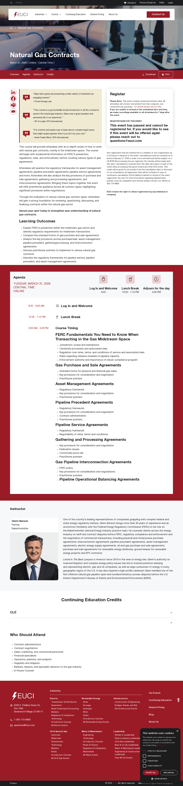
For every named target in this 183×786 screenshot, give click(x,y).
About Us (113, 14)
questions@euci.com (24, 725)
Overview (14, 75)
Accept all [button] (151, 772)
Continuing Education (76, 14)
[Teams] (13, 105)
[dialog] (160, 755)
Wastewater (88, 752)
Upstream (55, 735)
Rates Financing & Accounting (65, 709)
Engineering (88, 735)
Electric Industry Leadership (128, 738)
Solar (85, 702)
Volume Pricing (97, 14)
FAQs (161, 3)
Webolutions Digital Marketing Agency (155, 783)
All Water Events (90, 755)
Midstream (56, 738)
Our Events (154, 693)
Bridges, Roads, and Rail (126, 705)
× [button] (177, 731)
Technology (56, 719)
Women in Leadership (124, 735)
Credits (50, 75)
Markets (55, 712)
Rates (54, 752)
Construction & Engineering (127, 702)
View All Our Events (123, 758)
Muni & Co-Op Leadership (126, 745)
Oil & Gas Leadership (124, 742)
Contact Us (158, 14)
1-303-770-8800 (22, 720)
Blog (151, 715)
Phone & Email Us (148, 3)
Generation (56, 705)
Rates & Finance (90, 745)
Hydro (86, 715)
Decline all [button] (169, 772)
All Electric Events (59, 725)
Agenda (26, 75)
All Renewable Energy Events (96, 722)
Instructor (38, 75)
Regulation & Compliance (62, 715)
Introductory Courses (61, 722)
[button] (160, 779)
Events (55, 14)
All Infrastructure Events (126, 709)
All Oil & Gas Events (60, 758)
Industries (39, 14)
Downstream (57, 742)
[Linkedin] (13, 92)
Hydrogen (87, 709)
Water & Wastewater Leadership (129, 748)
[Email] (13, 111)
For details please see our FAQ (147, 107)
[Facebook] (13, 98)
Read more (161, 745)
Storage (87, 705)
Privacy (13, 783)
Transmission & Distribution (64, 702)
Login (170, 3)
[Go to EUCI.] (11, 27)
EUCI (115, 783)
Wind (85, 712)
